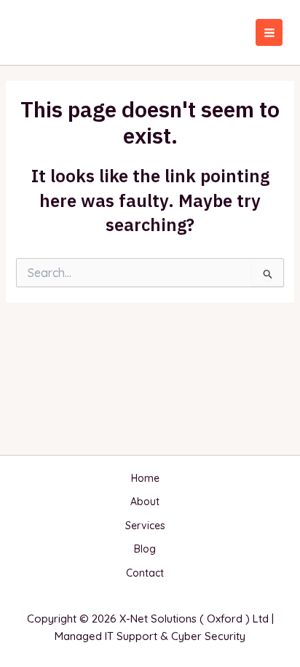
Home (145, 478)
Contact (145, 573)
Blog (145, 548)
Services (145, 525)
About (144, 501)
